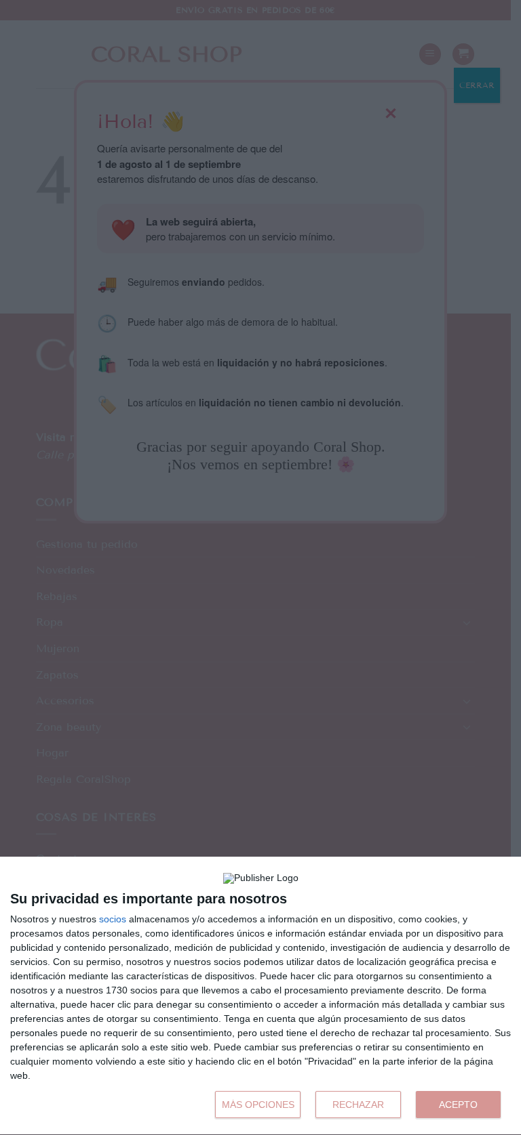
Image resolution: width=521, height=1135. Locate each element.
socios (112, 919)
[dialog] (260, 996)
